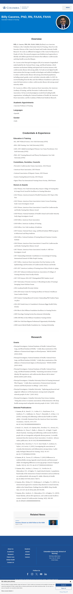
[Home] (16, 7)
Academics (10, 551)
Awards (17, 520)
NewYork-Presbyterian (36, 541)
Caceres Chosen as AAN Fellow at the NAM (30, 522)
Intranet (27, 554)
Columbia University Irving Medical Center (36, 1)
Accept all (63, 585)
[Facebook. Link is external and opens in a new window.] (27, 574)
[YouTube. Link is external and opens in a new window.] (41, 574)
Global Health (10, 559)
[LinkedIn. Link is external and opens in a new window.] (45, 574)
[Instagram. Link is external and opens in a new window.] (32, 574)
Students (27, 549)
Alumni (27, 551)
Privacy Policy (63, 591)
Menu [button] (68, 7)
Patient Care (10, 557)
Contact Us (10, 562)
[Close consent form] (70, 581)
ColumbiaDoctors (59, 540)
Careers (27, 557)
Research (10, 554)
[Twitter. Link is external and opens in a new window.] (36, 574)
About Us (10, 549)
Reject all (63, 588)
